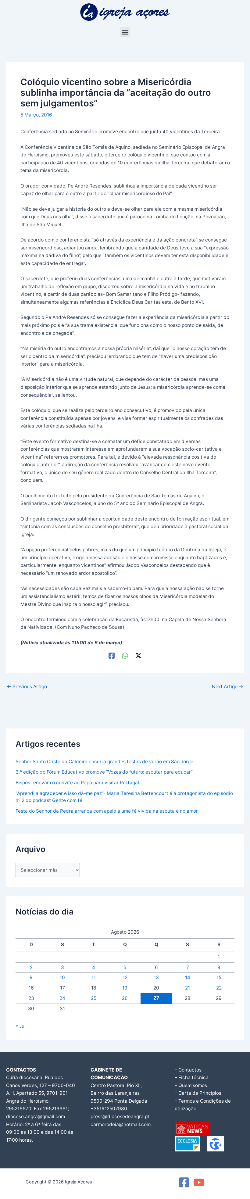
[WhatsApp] (125, 655)
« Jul (21, 1026)
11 (93, 977)
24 (62, 998)
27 (156, 998)
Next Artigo (227, 686)
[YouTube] (199, 1182)
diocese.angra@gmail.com (35, 1116)
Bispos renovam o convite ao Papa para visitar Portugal (77, 783)
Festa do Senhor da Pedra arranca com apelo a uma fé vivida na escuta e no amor (107, 811)
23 (31, 998)
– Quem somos (191, 1085)
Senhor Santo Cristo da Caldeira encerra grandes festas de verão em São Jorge (104, 761)
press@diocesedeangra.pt (120, 1116)
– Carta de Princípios (198, 1093)
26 (125, 998)
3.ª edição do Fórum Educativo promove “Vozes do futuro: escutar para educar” (104, 772)
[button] (125, 32)
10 (62, 977)
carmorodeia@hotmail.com (121, 1124)
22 (219, 988)
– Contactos (188, 1070)
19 (124, 988)
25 (93, 998)
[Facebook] (112, 655)
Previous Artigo (27, 686)
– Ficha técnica (192, 1077)
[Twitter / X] (138, 655)
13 (156, 977)
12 (125, 977)
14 (187, 977)
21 (187, 988)
